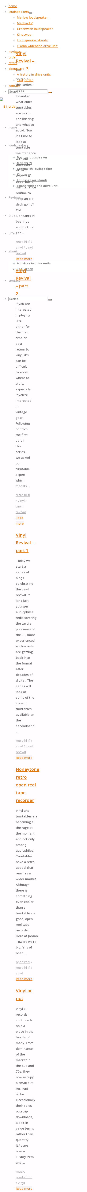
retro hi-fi (23, 241)
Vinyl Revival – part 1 (25, 542)
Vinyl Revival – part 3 (25, 61)
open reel (23, 962)
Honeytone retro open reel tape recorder (27, 784)
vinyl (19, 247)
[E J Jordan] (8, 106)
